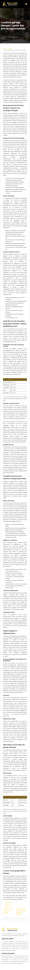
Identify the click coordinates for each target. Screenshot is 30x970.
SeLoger (7, 904)
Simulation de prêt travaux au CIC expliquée (8, 910)
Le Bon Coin (8, 902)
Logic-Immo (8, 906)
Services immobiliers (8, 48)
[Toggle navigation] (26, 4)
